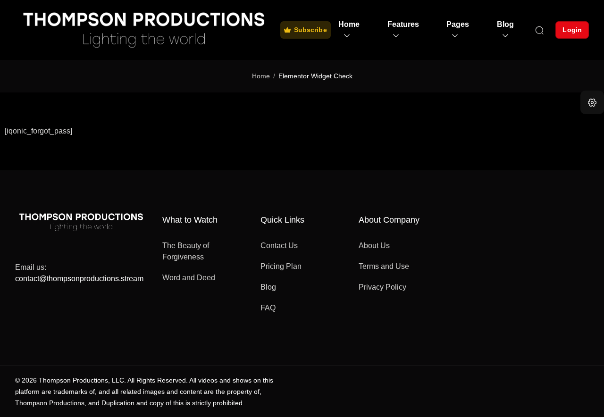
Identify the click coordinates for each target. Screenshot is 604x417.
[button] (592, 102)
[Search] (539, 30)
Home (261, 76)
